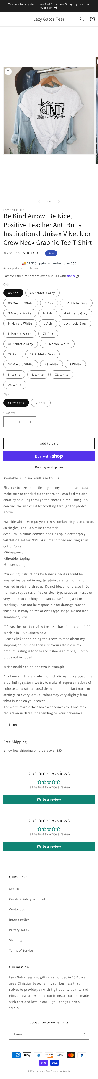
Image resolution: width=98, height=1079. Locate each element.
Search (14, 889)
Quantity (9, 413)
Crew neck (16, 403)
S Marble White (19, 313)
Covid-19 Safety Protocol (27, 899)
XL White (62, 374)
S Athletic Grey (76, 303)
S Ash (49, 303)
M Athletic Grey (75, 313)
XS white (51, 364)
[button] (6, 19)
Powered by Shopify (60, 1071)
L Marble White (19, 334)
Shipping (8, 268)
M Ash (47, 313)
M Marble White (20, 323)
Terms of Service (21, 950)
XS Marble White (20, 303)
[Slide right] (59, 201)
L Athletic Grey (75, 323)
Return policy (19, 920)
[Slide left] (39, 201)
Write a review (49, 799)
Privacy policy (19, 930)
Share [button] (13, 724)
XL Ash (48, 334)
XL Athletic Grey (20, 344)
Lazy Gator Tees (43, 1071)
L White (38, 374)
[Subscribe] (84, 1034)
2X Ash (13, 354)
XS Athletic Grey (42, 293)
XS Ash (13, 293)
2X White (15, 385)
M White (14, 374)
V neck (41, 403)
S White (75, 364)
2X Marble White (20, 364)
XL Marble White (57, 344)
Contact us (17, 909)
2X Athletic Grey (42, 354)
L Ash (48, 323)
